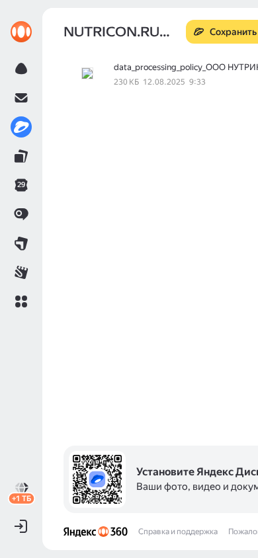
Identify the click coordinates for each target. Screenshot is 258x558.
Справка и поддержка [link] (178, 531)
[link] (21, 31)
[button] (21, 301)
